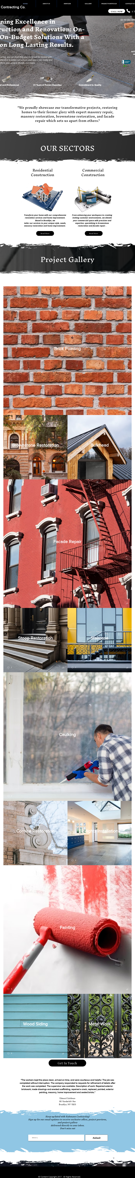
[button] (127, 410)
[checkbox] (8, 410)
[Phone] (128, 10)
